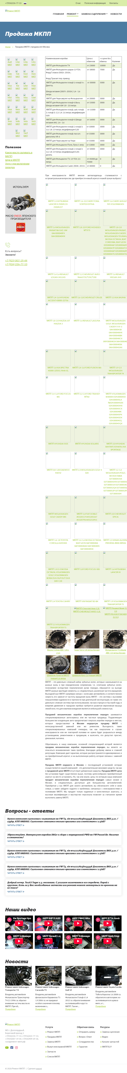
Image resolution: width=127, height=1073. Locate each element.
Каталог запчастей (110, 1042)
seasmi (39, 1068)
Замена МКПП (53, 1042)
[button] (77, 17)
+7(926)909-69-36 (30, 1039)
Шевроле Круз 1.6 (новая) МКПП (87, 675)
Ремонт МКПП (53, 1032)
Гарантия (83, 1046)
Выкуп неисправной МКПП (59, 1046)
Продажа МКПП (54, 1037)
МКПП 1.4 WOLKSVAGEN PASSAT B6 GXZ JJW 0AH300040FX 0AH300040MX (58, 231)
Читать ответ (14, 825)
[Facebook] (12, 1047)
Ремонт (71, 14)
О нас (78, 3)
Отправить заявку (87, 1032)
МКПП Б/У (107, 1046)
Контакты (114, 3)
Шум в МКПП (12, 159)
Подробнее (10, 1009)
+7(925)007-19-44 (13, 1039)
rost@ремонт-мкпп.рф (15, 1041)
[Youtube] (7, 1047)
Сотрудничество (86, 1042)
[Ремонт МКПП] (17, 10)
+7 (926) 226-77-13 (16, 264)
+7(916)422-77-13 (30, 1036)
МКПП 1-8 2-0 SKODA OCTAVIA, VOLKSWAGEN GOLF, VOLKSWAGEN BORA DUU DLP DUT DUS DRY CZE (58, 575)
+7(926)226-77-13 (13, 3)
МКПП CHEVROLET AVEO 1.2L (86, 611)
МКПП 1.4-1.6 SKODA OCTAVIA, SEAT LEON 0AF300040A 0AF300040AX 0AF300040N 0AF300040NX (87, 544)
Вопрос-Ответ (85, 1037)
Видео (105, 1037)
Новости (116, 14)
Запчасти (51, 1051)
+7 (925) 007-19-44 (16, 260)
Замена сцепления (93, 14)
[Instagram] (16, 1047)
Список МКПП (53, 1056)
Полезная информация (95, 3)
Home (7, 47)
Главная (58, 14)
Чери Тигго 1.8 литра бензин (87, 650)
